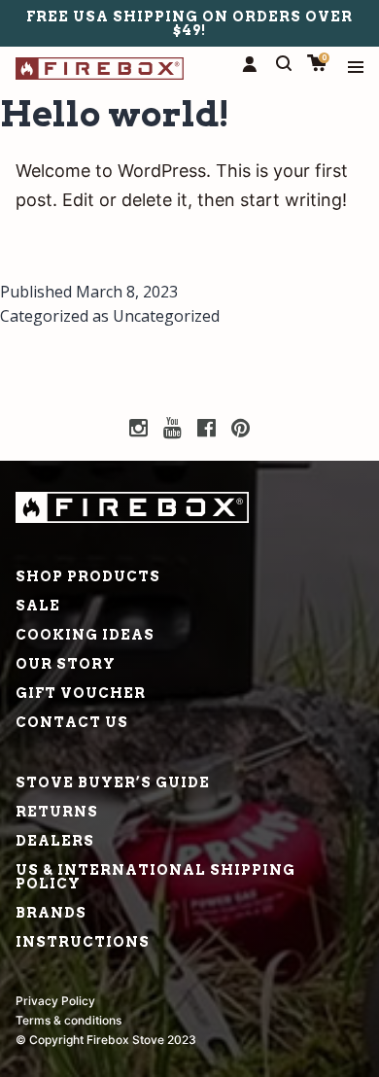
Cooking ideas (85, 635)
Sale (38, 605)
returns (57, 811)
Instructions (83, 942)
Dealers (55, 841)
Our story (66, 664)
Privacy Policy (55, 1000)
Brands (51, 913)
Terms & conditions (68, 1020)
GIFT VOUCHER (81, 693)
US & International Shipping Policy (155, 876)
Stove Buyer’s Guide (113, 782)
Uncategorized (166, 316)
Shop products (88, 576)
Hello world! (115, 113)
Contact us (72, 722)
